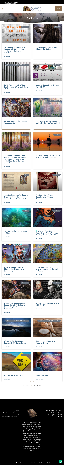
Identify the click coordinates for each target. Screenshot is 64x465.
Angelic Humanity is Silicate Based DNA (47, 86)
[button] (6, 9)
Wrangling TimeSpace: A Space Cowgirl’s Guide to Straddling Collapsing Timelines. (14, 306)
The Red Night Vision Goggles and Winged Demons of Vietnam (44, 197)
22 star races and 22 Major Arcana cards (15, 122)
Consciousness (42, 375)
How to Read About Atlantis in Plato (15, 232)
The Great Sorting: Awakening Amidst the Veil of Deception (47, 269)
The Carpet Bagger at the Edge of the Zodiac (46, 48)
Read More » (7, 56)
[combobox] (51, 8)
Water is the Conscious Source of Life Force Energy (15, 342)
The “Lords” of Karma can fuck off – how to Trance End (48, 122)
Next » (39, 386)
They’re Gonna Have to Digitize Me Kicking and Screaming (14, 269)
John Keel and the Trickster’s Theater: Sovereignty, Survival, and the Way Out (16, 197)
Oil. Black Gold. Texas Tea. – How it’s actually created (48, 156)
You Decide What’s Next (14, 375)
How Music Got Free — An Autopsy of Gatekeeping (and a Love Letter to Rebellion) (15, 50)
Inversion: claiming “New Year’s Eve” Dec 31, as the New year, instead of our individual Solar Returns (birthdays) (15, 159)
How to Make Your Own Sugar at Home (45, 342)
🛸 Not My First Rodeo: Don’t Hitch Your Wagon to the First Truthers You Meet (47, 233)
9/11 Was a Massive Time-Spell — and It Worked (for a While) (16, 87)
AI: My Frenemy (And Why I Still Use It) (47, 304)
